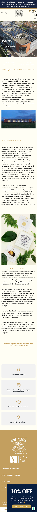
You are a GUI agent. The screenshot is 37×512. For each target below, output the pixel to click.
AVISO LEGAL (6, 481)
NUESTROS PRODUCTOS (10, 475)
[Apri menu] (35, 19)
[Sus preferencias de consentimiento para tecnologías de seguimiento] (33, 508)
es (2, 13)
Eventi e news (8, 46)
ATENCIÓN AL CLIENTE (10, 469)
